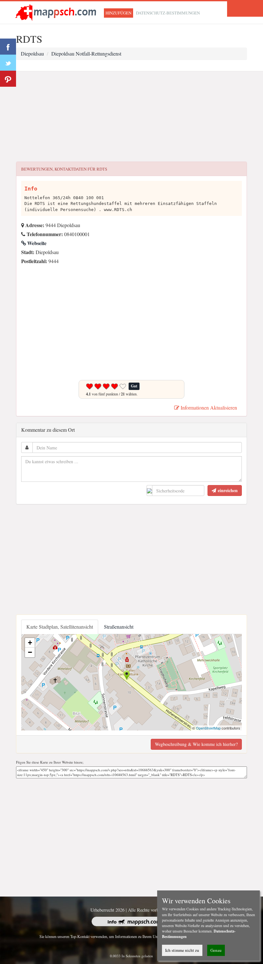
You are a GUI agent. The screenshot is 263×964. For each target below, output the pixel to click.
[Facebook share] (8, 47)
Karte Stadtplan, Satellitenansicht (59, 626)
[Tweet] (8, 63)
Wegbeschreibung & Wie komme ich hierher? (196, 744)
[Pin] (8, 79)
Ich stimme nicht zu (182, 950)
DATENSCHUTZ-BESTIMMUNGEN (168, 13)
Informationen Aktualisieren (208, 407)
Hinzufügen (119, 13)
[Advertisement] (131, 116)
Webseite (36, 243)
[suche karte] (57, 11)
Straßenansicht (118, 626)
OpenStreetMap (208, 727)
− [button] (30, 652)
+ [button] (30, 643)
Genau (216, 950)
